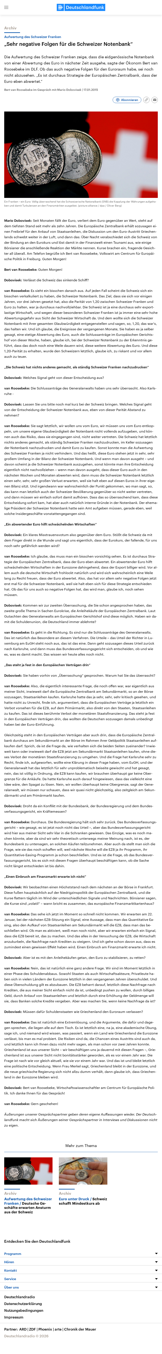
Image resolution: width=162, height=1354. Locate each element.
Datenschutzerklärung (23, 1303)
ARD (23, 1329)
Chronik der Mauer (80, 1329)
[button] (6, 7)
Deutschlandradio (19, 1297)
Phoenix (46, 1329)
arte (59, 1329)
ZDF (33, 1329)
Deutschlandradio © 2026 (26, 1336)
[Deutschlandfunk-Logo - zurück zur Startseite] (81, 7)
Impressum (13, 1317)
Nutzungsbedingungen (23, 1310)
